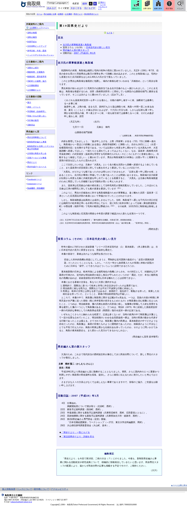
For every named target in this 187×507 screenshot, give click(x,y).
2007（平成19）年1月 (85, 53)
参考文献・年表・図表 (36, 51)
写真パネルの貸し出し (36, 116)
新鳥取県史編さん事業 (36, 142)
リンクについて (24, 489)
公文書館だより (34, 90)
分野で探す (147, 8)
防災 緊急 (169, 8)
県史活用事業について (36, 137)
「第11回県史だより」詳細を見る (77, 436)
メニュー (180, 8)
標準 (84, 3)
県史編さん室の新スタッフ (76, 50)
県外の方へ (136, 8)
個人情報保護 (8, 489)
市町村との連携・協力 (36, 81)
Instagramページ (34, 184)
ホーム (39, 14)
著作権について (41, 489)
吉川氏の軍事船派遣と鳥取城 (77, 44)
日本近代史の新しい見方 (98, 47)
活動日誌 (31, 125)
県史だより (78, 14)
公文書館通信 (33, 85)
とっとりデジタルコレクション (40, 55)
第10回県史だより (91, 14)
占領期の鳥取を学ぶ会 (36, 153)
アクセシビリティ (59, 489)
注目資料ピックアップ (36, 46)
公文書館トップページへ (39, 28)
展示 (29, 102)
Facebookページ (34, 179)
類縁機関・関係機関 (35, 188)
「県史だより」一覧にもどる (75, 432)
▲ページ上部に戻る (179, 485)
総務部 (60, 14)
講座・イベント (34, 107)
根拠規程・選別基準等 (36, 76)
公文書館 (68, 14)
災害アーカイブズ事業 (36, 158)
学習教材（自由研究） (36, 111)
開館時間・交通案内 (35, 72)
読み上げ (51, 8)
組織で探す (158, 8)
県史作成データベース (36, 167)
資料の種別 (32, 37)
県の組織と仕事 (50, 14)
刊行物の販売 (33, 120)
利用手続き (32, 42)
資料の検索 (32, 33)
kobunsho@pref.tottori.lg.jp (21, 502)
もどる (109, 33)
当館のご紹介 (33, 68)
